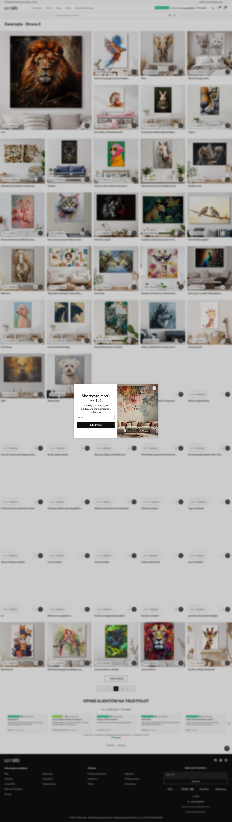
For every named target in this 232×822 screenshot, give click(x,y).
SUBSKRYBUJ (96, 425)
